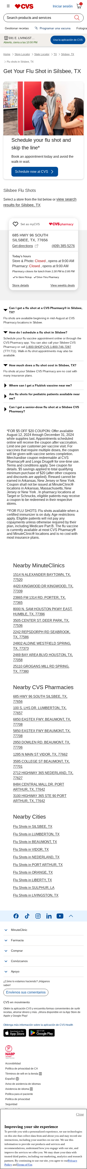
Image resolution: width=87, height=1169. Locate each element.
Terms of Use (24, 1164)
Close (80, 1114)
